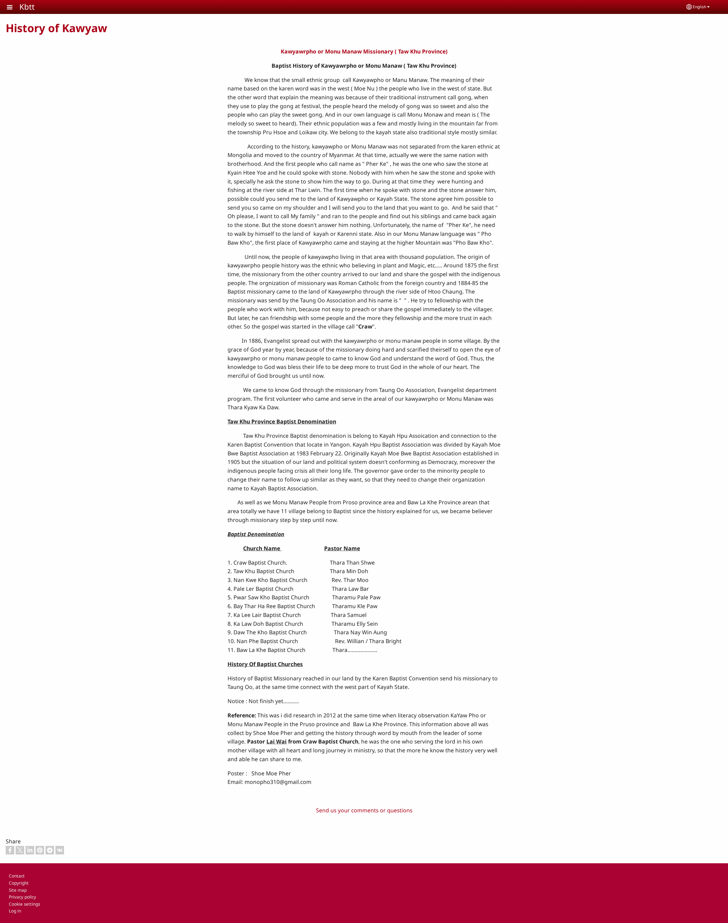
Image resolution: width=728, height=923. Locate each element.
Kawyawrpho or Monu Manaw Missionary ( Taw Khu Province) (364, 51)
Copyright (19, 883)
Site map (18, 890)
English (699, 6)
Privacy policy (22, 897)
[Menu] (13, 8)
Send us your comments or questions (364, 810)
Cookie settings (24, 904)
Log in (15, 911)
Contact (17, 876)
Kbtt (27, 6)
